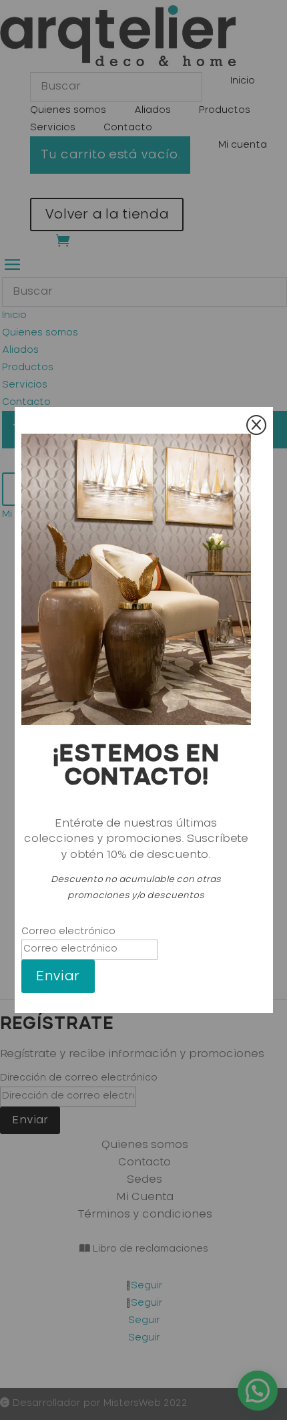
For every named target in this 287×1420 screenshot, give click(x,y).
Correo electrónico (68, 931)
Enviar (58, 976)
